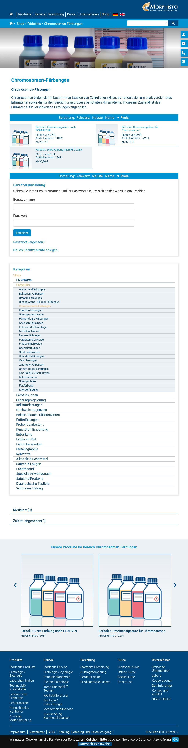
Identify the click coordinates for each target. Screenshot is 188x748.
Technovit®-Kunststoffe (18, 687)
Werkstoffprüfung (56, 695)
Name (109, 118)
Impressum (18, 732)
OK (175, 739)
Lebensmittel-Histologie (19, 696)
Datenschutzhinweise (95, 744)
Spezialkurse (126, 677)
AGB (51, 732)
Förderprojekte (90, 677)
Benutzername (24, 199)
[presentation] (14, 583)
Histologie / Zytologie (18, 673)
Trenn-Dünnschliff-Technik (56, 688)
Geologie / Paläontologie (53, 702)
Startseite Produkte (22, 667)
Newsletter (37, 732)
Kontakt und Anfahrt (160, 692)
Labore (156, 675)
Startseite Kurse (129, 667)
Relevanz (83, 118)
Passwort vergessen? (29, 242)
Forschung (56, 14)
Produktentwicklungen (95, 682)
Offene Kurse (127, 672)
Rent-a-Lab (125, 682)
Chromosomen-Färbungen (63, 24)
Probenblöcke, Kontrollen (19, 709)
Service (40, 14)
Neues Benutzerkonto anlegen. (35, 250)
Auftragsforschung (93, 672)
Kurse (71, 14)
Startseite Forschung (94, 667)
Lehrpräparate (19, 703)
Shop (105, 14)
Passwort (20, 216)
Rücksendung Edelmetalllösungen (57, 715)
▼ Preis (123, 118)
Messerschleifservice (58, 709)
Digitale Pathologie (56, 682)
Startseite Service (55, 667)
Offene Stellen (161, 699)
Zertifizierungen (162, 685)
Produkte (24, 14)
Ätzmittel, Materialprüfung (20, 718)
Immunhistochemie (57, 677)
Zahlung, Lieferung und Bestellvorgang (85, 732)
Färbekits (34, 24)
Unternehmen (89, 14)
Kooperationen (162, 680)
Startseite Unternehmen (161, 668)
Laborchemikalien (22, 680)
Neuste (97, 118)
